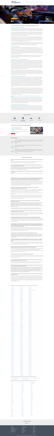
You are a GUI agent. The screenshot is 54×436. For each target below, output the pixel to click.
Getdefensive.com (23, 63)
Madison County (21, 358)
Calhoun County (12, 316)
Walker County (30, 356)
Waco (31, 412)
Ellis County (12, 360)
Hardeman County (21, 300)
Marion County (21, 359)
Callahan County (12, 317)
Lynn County (21, 357)
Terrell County (30, 341)
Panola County (30, 300)
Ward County (30, 358)
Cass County (12, 321)
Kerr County (21, 336)
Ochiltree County (30, 296)
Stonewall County (30, 336)
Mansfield (22, 408)
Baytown (12, 387)
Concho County (12, 336)
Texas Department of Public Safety (20, 48)
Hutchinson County (22, 319)
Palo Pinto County (30, 299)
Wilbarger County (30, 364)
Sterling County (30, 335)
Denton (12, 407)
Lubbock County (21, 356)
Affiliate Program (13, 430)
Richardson (32, 392)
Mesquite (22, 411)
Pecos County (30, 303)
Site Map (23, 429)
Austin (11, 386)
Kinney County (21, 339)
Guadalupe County (21, 295)
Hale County (21, 296)
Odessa (31, 384)
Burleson (12, 392)
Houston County (21, 315)
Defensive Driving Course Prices (14, 428)
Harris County (21, 302)
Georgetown (22, 386)
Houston (22, 392)
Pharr (31, 389)
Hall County (21, 297)
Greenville (22, 389)
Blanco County (12, 302)
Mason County (21, 361)
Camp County (12, 319)
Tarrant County (30, 339)
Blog (22, 432)
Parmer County (30, 302)
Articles (23, 428)
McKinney (22, 410)
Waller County (30, 357)
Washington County (30, 359)
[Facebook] (25, 423)
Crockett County (12, 341)
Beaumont (12, 388)
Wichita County (30, 363)
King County (21, 338)
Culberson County (12, 343)
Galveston (22, 384)
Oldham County (30, 297)
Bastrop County (12, 297)
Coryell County (12, 338)
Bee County (12, 299)
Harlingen (22, 391)
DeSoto (12, 408)
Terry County (30, 342)
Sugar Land (32, 405)
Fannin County (12, 363)
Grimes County (21, 294)
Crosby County (12, 342)
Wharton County (30, 361)
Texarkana (32, 407)
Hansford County (21, 299)
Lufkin (22, 407)
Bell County (12, 300)
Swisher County (30, 338)
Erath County (12, 361)
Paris (31, 385)
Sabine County (30, 320)
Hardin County (21, 301)
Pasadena (31, 386)
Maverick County (21, 363)
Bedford (12, 389)
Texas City (32, 408)
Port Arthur (32, 391)
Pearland (31, 387)
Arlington (12, 385)
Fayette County (12, 364)
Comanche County (12, 335)
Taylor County (30, 340)
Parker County (30, 301)
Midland (22, 412)
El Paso (11, 412)
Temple (31, 406)
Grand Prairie (22, 387)
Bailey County (12, 295)
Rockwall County (30, 317)
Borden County (12, 303)
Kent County (21, 335)
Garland (22, 385)
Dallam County (12, 344)
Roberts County (30, 315)
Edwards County (12, 358)
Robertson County (30, 316)
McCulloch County (21, 364)
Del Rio (11, 406)
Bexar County (12, 301)
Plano (31, 390)
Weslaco (31, 413)
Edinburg (12, 411)
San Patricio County (30, 323)
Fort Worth (34, 429)
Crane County (12, 340)
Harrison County (21, 303)
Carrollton (12, 393)
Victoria (31, 411)
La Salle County (21, 342)
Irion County (21, 320)
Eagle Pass (12, 410)
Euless (11, 413)
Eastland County (12, 356)
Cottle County (12, 339)
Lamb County (21, 344)
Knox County (21, 341)
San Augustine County (31, 321)
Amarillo (12, 384)
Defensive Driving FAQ (13, 429)
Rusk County (30, 319)
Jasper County (21, 323)
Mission (22, 413)
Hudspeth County (21, 317)
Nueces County (30, 295)
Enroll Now (14, 18)
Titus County (30, 344)
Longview (22, 405)
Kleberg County (21, 340)
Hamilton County (21, 298)
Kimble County (21, 337)
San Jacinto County (30, 322)
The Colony (32, 409)
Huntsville (22, 393)
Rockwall (31, 393)
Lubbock (22, 406)
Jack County (21, 321)
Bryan (11, 391)
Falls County (12, 362)
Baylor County (12, 298)
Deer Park (12, 405)
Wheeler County (30, 362)
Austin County (12, 294)
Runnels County (30, 318)
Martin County (21, 360)
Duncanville (12, 409)
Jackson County (21, 322)
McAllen (22, 409)
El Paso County (12, 359)
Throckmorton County (31, 343)
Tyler (31, 410)
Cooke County (12, 337)
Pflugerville (32, 388)
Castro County (12, 322)
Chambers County (12, 323)
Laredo (34, 433)
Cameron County (12, 318)
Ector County (12, 357)
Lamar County (21, 343)
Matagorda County (21, 362)
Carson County (12, 320)
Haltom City (22, 390)
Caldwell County (12, 315)
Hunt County (21, 318)
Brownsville (12, 390)
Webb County (30, 360)
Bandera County (12, 296)
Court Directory (23, 430)
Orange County (30, 298)
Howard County (21, 316)
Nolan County (30, 294)
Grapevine (22, 388)
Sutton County (30, 337)
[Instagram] (28, 423)
